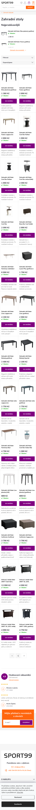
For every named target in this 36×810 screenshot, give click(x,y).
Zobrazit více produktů (17, 50)
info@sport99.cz (19, 767)
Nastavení (18, 797)
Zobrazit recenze (14, 680)
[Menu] (33, 2)
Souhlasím (18, 804)
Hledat (30, 7)
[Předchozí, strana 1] (18, 655)
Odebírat (26, 722)
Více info (20, 792)
